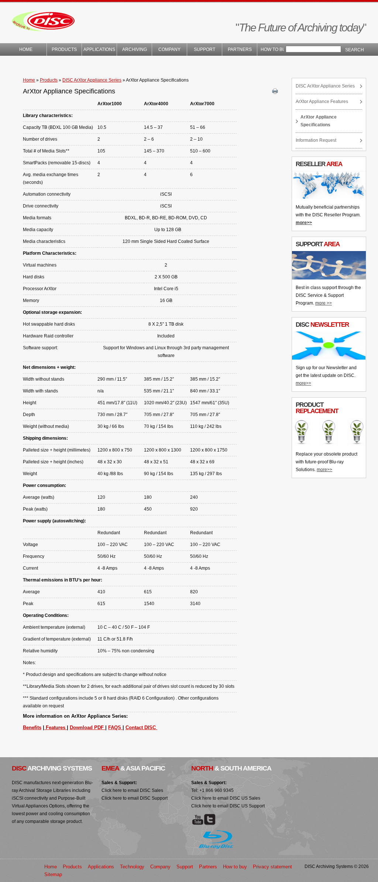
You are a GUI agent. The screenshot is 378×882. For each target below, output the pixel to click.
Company (169, 49)
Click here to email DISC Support (135, 798)
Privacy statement (272, 866)
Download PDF (87, 727)
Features (55, 727)
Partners (240, 49)
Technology (132, 866)
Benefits (32, 727)
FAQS (115, 727)
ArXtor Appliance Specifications (318, 120)
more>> (304, 222)
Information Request (316, 140)
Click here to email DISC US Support (228, 806)
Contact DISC (141, 727)
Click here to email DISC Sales (132, 790)
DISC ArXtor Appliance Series (91, 80)
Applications (99, 49)
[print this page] (276, 91)
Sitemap (53, 874)
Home (29, 49)
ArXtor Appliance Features (322, 101)
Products (64, 49)
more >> (323, 303)
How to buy (275, 49)
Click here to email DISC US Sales (225, 798)
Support (204, 49)
